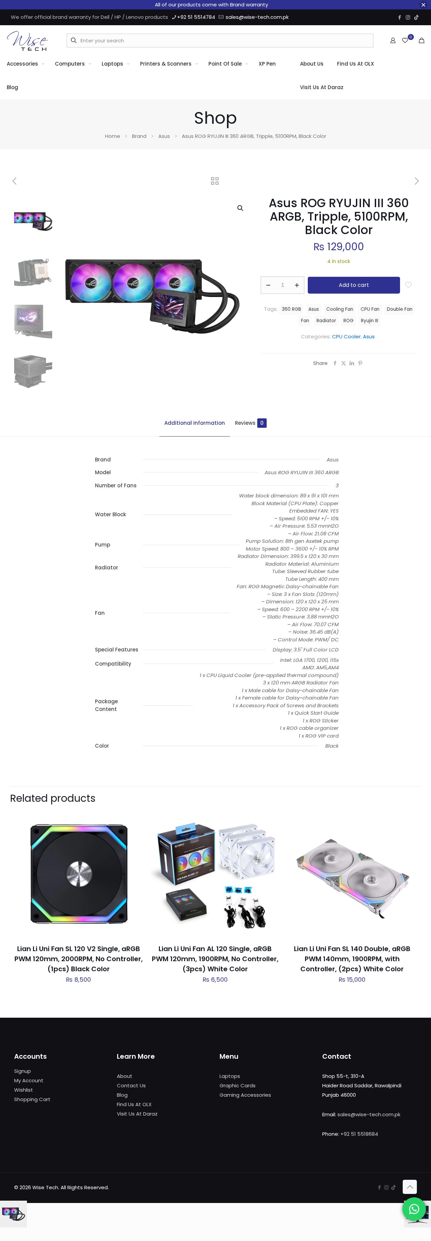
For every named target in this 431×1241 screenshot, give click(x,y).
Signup (22, 1071)
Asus (164, 136)
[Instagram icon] (407, 17)
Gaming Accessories (245, 1094)
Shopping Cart (32, 1099)
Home (112, 136)
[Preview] (133, 863)
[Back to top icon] (410, 1187)
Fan (305, 320)
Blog (122, 1094)
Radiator (326, 320)
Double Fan (399, 309)
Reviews (249, 422)
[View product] (133, 834)
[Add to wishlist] (133, 848)
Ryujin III (369, 320)
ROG (348, 320)
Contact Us (131, 1085)
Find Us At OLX (134, 1104)
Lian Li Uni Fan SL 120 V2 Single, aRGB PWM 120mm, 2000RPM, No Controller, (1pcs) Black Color (78, 959)
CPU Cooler (346, 336)
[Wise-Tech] (27, 40)
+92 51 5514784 (196, 17)
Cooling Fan (339, 309)
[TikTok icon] (416, 17)
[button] (240, 208)
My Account (28, 1080)
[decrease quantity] (268, 285)
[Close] (423, 5)
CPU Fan (370, 309)
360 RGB (291, 309)
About (124, 1076)
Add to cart (354, 285)
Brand (139, 136)
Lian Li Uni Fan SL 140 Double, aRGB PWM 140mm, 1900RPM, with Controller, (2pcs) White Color (352, 959)
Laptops (230, 1076)
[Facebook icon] (399, 17)
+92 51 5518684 (359, 1133)
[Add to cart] (133, 820)
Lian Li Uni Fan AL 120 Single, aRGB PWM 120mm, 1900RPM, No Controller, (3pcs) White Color (215, 959)
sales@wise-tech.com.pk (257, 17)
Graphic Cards (238, 1085)
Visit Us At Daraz (137, 1113)
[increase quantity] (297, 285)
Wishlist (23, 1089)
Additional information (194, 422)
